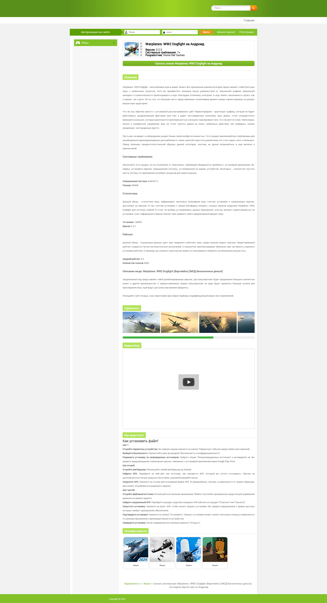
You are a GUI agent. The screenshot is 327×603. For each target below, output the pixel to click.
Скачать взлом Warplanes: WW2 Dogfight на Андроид (188, 63)
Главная (249, 20)
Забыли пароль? (226, 32)
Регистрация (246, 32)
